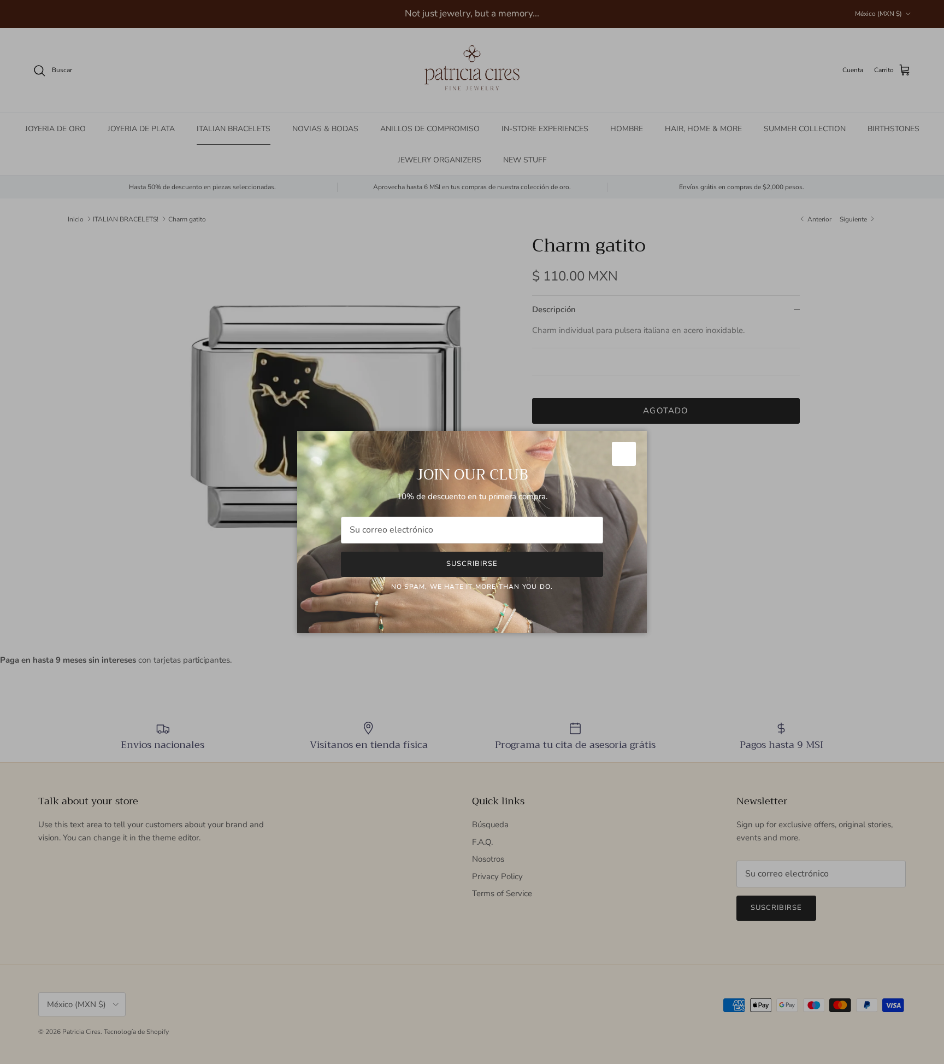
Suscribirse (472, 564)
